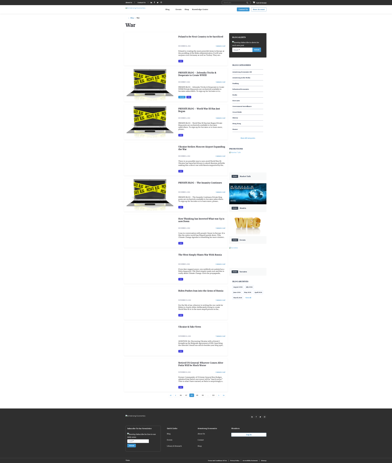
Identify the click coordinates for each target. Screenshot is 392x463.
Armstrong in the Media (241, 78)
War (181, 61)
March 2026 (237, 298)
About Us (129, 2)
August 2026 (238, 287)
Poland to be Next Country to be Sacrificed (200, 36)
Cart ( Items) (261, 3)
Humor (235, 129)
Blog (167, 9)
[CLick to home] (128, 18)
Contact (201, 440)
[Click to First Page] (171, 395)
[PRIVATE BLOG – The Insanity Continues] (150, 195)
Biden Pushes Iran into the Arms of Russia (200, 291)
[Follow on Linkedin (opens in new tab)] (151, 3)
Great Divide (237, 112)
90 (203, 395)
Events (179, 9)
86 (181, 395)
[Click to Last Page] (223, 395)
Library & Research (174, 446)
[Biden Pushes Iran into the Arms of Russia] (150, 303)
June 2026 (237, 292)
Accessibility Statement (250, 460)
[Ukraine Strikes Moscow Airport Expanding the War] (150, 159)
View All (248, 298)
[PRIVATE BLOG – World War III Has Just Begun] (150, 122)
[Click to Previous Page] (176, 395)
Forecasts (236, 101)
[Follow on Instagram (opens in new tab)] (161, 3)
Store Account (259, 9)
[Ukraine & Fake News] (150, 339)
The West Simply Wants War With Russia (200, 254)
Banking (235, 83)
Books (234, 95)
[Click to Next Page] (218, 395)
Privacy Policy (234, 460)
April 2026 (258, 292)
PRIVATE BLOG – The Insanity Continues (200, 182)
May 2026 (247, 292)
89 (197, 395)
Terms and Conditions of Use (217, 460)
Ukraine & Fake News (189, 327)
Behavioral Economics (240, 89)
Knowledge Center (200, 9)
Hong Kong (236, 123)
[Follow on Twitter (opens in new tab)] (157, 3)
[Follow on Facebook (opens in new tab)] (154, 3)
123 (213, 395)
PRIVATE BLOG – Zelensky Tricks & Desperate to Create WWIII (197, 74)
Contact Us (142, 2)
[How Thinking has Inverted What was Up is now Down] (150, 231)
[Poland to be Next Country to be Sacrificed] (150, 49)
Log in (249, 435)
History (235, 118)
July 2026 (249, 287)
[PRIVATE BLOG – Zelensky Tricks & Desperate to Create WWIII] (150, 85)
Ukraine (182, 97)
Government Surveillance (242, 106)
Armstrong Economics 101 (242, 72)
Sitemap (263, 460)
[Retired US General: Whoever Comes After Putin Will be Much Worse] (150, 375)
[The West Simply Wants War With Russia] (150, 267)
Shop (187, 9)
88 (192, 395)
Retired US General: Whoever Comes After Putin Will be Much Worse (200, 364)
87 (186, 395)
